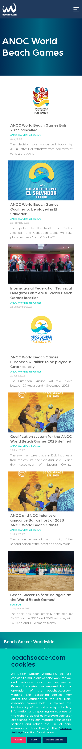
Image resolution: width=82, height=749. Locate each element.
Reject (34, 739)
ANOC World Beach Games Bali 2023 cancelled (38, 128)
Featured (15, 605)
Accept (18, 739)
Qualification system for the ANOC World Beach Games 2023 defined (41, 439)
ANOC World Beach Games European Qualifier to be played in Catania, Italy (40, 362)
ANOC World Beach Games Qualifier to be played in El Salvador (34, 209)
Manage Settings (54, 739)
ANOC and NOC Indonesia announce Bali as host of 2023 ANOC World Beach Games (37, 520)
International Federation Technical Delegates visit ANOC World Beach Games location (41, 293)
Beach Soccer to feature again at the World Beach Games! (40, 597)
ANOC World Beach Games (25, 135)
